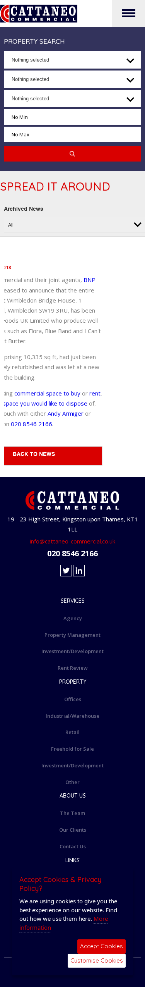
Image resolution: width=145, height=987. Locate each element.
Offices (72, 699)
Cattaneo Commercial (72, 13)
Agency (72, 618)
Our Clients (72, 829)
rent (95, 393)
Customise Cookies (96, 960)
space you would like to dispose (45, 403)
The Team (72, 813)
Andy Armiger (66, 413)
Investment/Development (72, 651)
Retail (72, 732)
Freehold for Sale (72, 748)
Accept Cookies (101, 946)
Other (72, 782)
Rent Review (73, 667)
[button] (72, 60)
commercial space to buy (48, 393)
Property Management (72, 634)
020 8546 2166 (31, 424)
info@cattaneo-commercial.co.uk (72, 541)
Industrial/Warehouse (72, 715)
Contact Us (73, 846)
